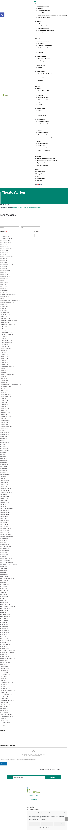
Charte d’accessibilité (33, 809)
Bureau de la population (44, 91)
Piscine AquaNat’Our (43, 148)
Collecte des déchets (43, 99)
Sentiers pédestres (43, 143)
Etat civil (40, 52)
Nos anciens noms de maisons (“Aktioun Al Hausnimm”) (52, 15)
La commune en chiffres (44, 10)
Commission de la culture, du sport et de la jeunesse (26, 207)
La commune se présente (43, 6)
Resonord (40, 80)
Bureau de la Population (44, 50)
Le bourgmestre (42, 23)
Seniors (40, 113)
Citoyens (37, 86)
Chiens (39, 93)
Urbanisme (38, 156)
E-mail (36, 231)
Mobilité (39, 128)
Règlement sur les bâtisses (43, 163)
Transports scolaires (43, 132)
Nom (22, 227)
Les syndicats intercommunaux (46, 32)
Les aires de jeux (42, 115)
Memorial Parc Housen (44, 150)
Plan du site (30, 807)
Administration (39, 39)
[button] (2, 14)
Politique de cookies (43, 827)
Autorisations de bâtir (42, 165)
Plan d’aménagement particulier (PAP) (47, 160)
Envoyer (3, 764)
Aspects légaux (51, 827)
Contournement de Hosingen (45, 137)
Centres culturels (41, 119)
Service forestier (41, 71)
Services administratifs (43, 41)
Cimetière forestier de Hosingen (46, 74)
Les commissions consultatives (46, 30)
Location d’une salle (43, 124)
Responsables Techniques (44, 58)
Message (3, 730)
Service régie (41, 61)
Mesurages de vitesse (43, 134)
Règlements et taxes (43, 97)
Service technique (41, 56)
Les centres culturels (43, 121)
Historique (40, 8)
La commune (38, 4)
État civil (40, 95)
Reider (37, 169)
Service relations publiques (45, 45)
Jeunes (39, 110)
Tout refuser (47, 824)
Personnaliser (59, 824)
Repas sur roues (42, 102)
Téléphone (3, 231)
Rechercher (10, 776)
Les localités (41, 13)
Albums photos (39, 174)
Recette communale (43, 48)
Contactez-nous (41, 178)
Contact (37, 176)
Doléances (39, 180)
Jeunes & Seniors (41, 108)
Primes (40, 104)
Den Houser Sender (40, 171)
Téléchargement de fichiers (7, 745)
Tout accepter (34, 824)
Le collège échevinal (43, 26)
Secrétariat (41, 43)
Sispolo (40, 67)
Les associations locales (44, 17)
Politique (39, 21)
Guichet (39, 88)
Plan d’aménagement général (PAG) (46, 158)
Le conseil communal (43, 28)
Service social (40, 78)
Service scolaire (41, 65)
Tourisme (39, 141)
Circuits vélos (41, 145)
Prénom (2, 227)
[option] (16, 237)
